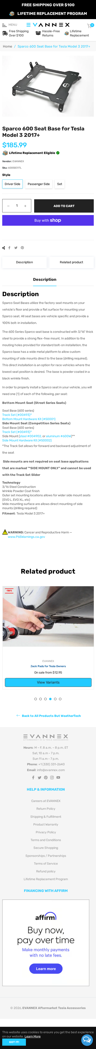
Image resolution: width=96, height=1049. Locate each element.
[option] (48, 637)
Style (6, 175)
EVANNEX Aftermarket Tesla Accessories (54, 1008)
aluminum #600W (58, 436)
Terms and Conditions (46, 840)
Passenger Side (39, 184)
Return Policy (45, 809)
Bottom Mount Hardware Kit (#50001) (29, 419)
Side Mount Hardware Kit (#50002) (27, 440)
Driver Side (12, 184)
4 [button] (50, 699)
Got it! (14, 1042)
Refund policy (46, 871)
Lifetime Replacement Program (46, 879)
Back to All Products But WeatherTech (51, 716)
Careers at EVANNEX (46, 801)
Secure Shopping (45, 848)
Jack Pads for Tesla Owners (48, 666)
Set (59, 184)
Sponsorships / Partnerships (45, 856)
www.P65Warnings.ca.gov (26, 537)
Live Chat (87, 1040)
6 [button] (60, 699)
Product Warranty (45, 824)
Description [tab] (44, 279)
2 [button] (40, 699)
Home (7, 46)
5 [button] (55, 699)
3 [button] (45, 699)
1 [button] (35, 699)
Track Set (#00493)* (17, 415)
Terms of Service (46, 864)
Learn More (33, 1036)
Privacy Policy (46, 832)
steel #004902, (31, 436)
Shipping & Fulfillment (45, 817)
